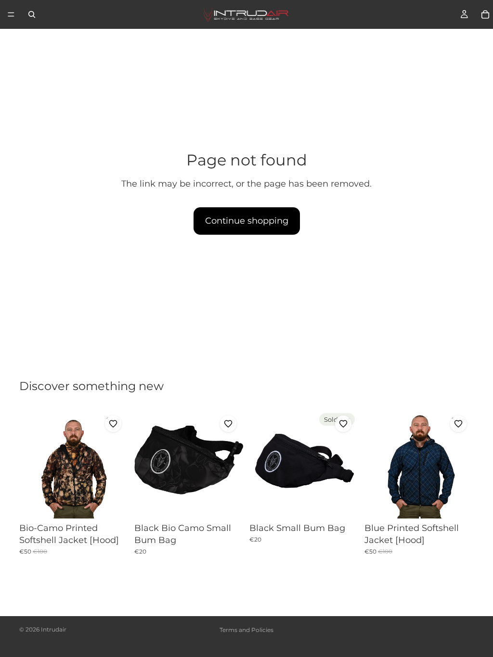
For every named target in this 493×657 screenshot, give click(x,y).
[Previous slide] (29, 464)
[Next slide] (118, 464)
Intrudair (53, 629)
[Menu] (11, 14)
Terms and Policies (246, 629)
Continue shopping (246, 220)
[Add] (228, 503)
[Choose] (113, 503)
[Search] (31, 14)
